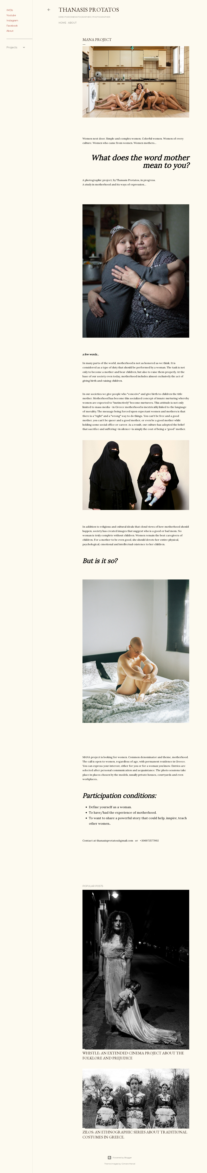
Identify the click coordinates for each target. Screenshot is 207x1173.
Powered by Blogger (122, 1157)
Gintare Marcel (128, 1163)
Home (62, 22)
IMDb (9, 10)
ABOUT (72, 22)
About (9, 30)
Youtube (11, 15)
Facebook (12, 25)
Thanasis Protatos (89, 9)
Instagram (12, 20)
